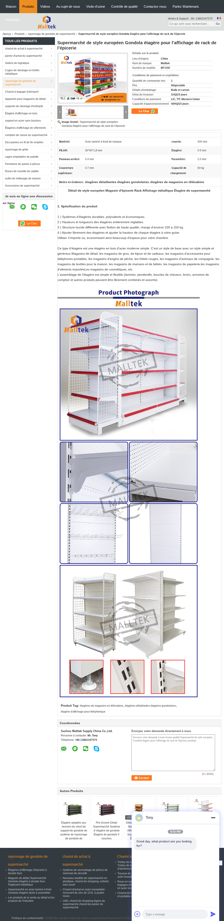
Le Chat (144, 111)
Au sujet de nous (68, 6)
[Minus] (213, 817)
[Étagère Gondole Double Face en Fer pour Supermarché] (205, 810)
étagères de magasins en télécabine (101, 705)
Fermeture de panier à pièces (22, 164)
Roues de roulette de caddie (22, 171)
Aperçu (7, 33)
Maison (11, 6)
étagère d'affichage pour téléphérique (83, 711)
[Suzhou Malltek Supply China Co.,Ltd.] (47, 21)
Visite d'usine (95, 6)
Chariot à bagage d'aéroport (21, 91)
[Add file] (137, 914)
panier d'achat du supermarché (23, 55)
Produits (28, 6)
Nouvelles (13, 19)
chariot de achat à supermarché (24, 48)
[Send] (213, 914)
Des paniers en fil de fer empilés (24, 142)
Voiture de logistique (17, 63)
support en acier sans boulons (23, 120)
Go (218, 23)
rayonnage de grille (16, 149)
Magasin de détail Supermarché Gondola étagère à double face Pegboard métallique (27, 881)
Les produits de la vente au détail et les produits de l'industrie (31, 899)
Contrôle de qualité (124, 6)
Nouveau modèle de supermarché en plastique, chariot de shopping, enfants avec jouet (86, 881)
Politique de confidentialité (27, 918)
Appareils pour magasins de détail (25, 99)
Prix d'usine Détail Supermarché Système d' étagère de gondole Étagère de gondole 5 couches (106, 830)
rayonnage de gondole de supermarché (51, 33)
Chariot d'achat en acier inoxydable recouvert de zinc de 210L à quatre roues (84, 893)
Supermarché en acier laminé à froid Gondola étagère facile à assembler (29, 891)
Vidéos (45, 6)
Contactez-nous (155, 6)
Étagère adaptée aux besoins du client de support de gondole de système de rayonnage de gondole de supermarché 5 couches (73, 834)
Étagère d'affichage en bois (21, 113)
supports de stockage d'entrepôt (24, 106)
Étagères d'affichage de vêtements (25, 127)
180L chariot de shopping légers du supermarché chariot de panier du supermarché (84, 904)
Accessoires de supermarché (22, 185)
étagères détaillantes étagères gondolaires (150, 705)
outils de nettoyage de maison (23, 178)
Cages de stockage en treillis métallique (22, 72)
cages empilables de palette (21, 156)
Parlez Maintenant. (186, 6)
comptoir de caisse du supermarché (26, 135)
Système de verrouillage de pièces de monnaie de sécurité (85, 871)
